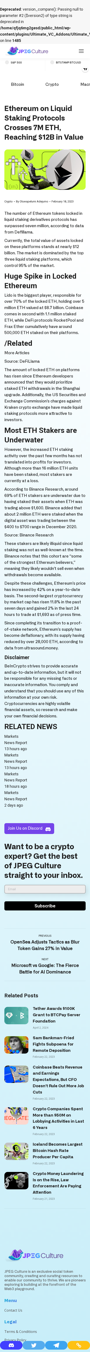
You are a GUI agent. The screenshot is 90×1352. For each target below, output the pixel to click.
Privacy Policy (15, 1340)
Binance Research (36, 535)
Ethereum (42, 214)
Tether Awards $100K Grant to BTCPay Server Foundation (56, 1015)
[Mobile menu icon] (81, 51)
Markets (11, 736)
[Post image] (16, 1015)
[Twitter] (33, 1345)
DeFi (29, 321)
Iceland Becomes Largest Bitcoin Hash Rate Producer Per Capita (58, 1151)
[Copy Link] (79, 1345)
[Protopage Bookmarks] (11, 1345)
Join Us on (25, 829)
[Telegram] (56, 1345)
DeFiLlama (29, 362)
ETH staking (61, 450)
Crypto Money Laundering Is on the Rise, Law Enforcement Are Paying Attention (58, 1183)
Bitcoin (17, 85)
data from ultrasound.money (31, 648)
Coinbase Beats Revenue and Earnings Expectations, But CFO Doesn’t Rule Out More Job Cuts (58, 1080)
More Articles (16, 353)
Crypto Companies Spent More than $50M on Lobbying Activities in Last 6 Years (58, 1118)
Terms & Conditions (20, 1331)
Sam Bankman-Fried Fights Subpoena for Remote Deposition (53, 1044)
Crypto (52, 85)
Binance (36, 489)
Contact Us (13, 1310)
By (32, 201)
